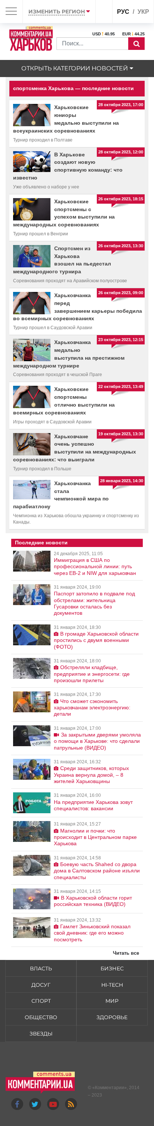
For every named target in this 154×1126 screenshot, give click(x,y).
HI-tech (112, 985)
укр (143, 12)
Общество (41, 1017)
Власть (41, 968)
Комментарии (109, 1087)
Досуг (40, 985)
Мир (111, 1001)
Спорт (41, 1001)
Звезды (41, 1033)
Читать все (126, 953)
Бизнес (112, 968)
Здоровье (111, 1017)
